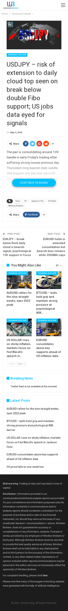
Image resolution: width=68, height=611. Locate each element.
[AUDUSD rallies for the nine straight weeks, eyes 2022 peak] (19, 280)
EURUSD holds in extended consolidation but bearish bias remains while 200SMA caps (51, 247)
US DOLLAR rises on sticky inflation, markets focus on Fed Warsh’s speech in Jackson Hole (34, 442)
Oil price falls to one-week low (25, 466)
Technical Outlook (17, 55)
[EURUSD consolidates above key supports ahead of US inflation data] (48, 327)
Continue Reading (34, 182)
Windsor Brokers (15, 206)
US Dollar (52, 201)
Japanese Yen (37, 201)
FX (25, 201)
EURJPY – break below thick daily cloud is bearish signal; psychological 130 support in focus (17, 247)
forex (17, 201)
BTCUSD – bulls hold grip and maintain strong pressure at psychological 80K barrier (30, 426)
